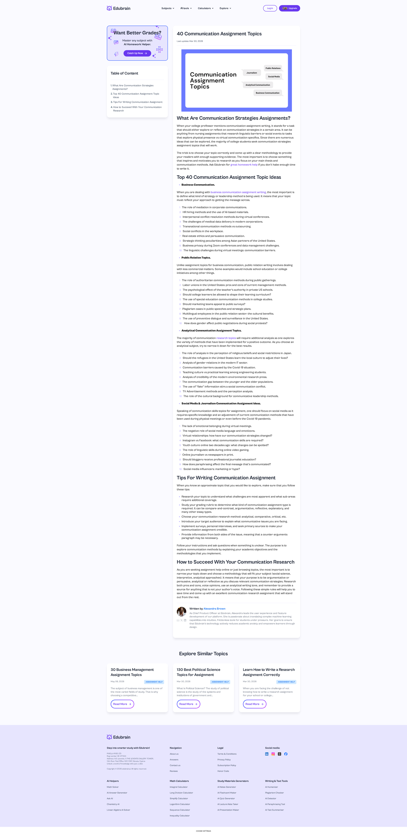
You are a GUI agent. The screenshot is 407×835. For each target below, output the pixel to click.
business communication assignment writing (238, 192)
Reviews (174, 771)
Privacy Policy (224, 759)
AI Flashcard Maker (226, 793)
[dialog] (203, 831)
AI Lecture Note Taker (227, 804)
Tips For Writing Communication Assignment (137, 102)
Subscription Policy (226, 765)
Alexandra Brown (214, 608)
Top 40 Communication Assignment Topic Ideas (136, 95)
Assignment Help (154, 682)
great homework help (244, 164)
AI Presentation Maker (228, 810)
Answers (174, 759)
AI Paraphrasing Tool (275, 804)
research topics (226, 338)
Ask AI (110, 798)
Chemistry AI (113, 804)
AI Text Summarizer (274, 810)
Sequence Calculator (180, 810)
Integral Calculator (179, 787)
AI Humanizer (271, 787)
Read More (120, 704)
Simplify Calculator (179, 798)
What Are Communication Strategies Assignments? (132, 87)
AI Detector (270, 798)
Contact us (175, 765)
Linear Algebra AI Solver (118, 810)
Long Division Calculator (181, 793)
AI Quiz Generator (226, 798)
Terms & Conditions (227, 754)
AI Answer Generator (117, 793)
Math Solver (113, 787)
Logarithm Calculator (180, 804)
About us (174, 754)
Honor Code (223, 771)
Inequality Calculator (180, 815)
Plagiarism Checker (274, 793)
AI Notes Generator (226, 787)
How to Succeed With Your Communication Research (137, 109)
